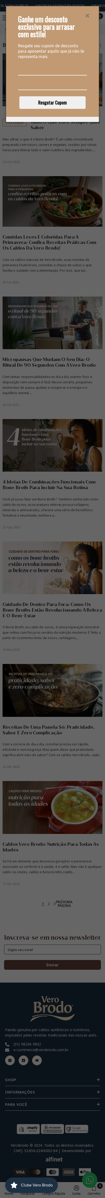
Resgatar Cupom (52, 102)
